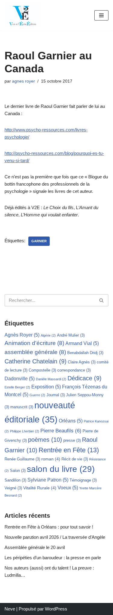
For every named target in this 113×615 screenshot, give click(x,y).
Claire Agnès (82, 362)
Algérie (48, 335)
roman (50, 459)
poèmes (45, 439)
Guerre (37, 395)
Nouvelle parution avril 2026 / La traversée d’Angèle (55, 537)
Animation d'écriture (34, 343)
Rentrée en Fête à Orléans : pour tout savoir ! (49, 526)
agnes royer (23, 81)
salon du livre (61, 469)
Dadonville (20, 378)
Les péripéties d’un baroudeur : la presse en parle (53, 557)
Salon (18, 470)
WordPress (56, 608)
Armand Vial (82, 343)
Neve (10, 608)
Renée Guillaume (22, 459)
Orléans (71, 420)
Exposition (46, 386)
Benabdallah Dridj (85, 352)
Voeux (68, 487)
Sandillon (15, 480)
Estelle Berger (17, 387)
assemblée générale (35, 352)
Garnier (39, 241)
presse (72, 440)
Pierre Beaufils (60, 431)
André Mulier (71, 335)
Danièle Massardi (51, 379)
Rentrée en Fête (69, 450)
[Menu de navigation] (101, 15)
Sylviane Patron (47, 479)
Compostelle (42, 370)
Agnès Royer (22, 334)
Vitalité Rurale (39, 487)
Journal (55, 395)
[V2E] (23, 15)
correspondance (74, 370)
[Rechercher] (101, 300)
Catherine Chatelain (36, 361)
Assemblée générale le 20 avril (35, 547)
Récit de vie (74, 459)
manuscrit (21, 407)
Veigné (13, 488)
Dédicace (84, 378)
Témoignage (83, 480)
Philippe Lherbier (24, 431)
